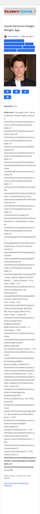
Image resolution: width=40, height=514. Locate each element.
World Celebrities (26, 50)
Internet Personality (14, 44)
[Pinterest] (25, 92)
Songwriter (29, 47)
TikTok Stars (10, 50)
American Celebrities (14, 41)
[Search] (31, 11)
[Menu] (35, 11)
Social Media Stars (13, 47)
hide (15, 106)
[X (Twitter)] (16, 92)
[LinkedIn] (7, 97)
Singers (29, 44)
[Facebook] (7, 92)
